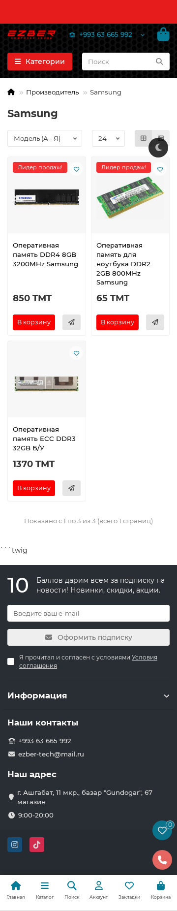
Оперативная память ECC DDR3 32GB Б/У (44, 438)
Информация (37, 695)
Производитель (52, 92)
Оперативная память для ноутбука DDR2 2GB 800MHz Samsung (123, 263)
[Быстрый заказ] (71, 322)
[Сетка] (143, 138)
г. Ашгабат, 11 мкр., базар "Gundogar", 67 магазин (84, 797)
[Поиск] (159, 61)
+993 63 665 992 (105, 34)
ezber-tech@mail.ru (51, 754)
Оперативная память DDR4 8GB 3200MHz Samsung (45, 254)
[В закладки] (76, 169)
